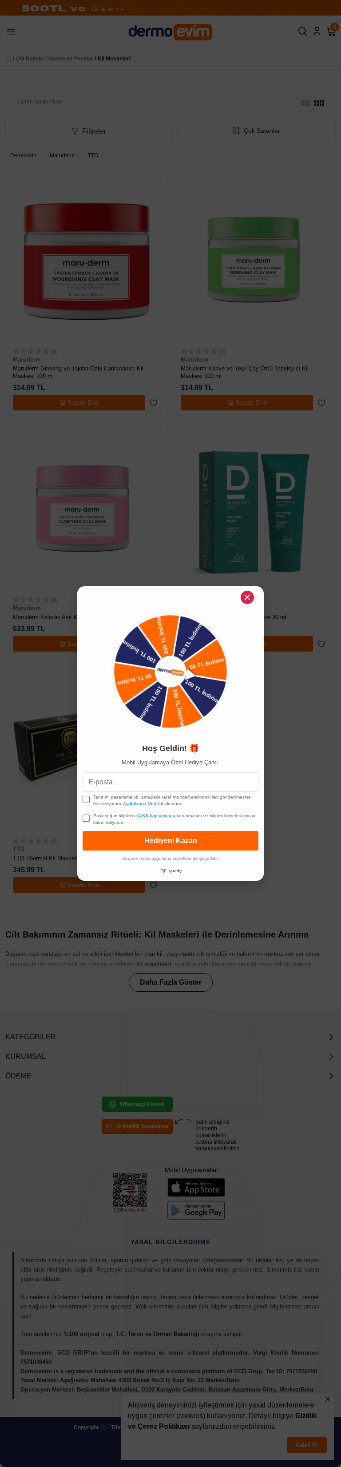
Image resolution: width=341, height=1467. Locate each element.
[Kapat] (247, 597)
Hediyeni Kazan (170, 840)
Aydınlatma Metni (141, 803)
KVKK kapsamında (155, 815)
